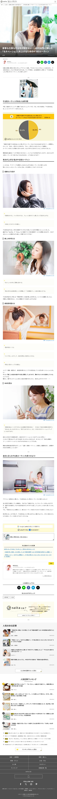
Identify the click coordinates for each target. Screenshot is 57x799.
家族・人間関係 (14, 757)
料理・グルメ (14, 761)
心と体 (6, 4)
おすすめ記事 (21, 788)
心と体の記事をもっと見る (28, 670)
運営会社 (26, 790)
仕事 (13, 597)
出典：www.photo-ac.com (48, 208)
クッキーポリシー (50, 788)
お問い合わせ (4, 788)
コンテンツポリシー (33, 788)
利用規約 (26, 788)
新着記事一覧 (43, 768)
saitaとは (28, 771)
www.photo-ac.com (51, 55)
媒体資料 (30, 790)
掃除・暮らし (43, 757)
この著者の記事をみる (47, 575)
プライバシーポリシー (42, 788)
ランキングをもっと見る (29, 749)
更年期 (6, 597)
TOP (2, 4)
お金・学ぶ (42, 761)
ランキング (14, 768)
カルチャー (42, 764)
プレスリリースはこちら (12, 788)
